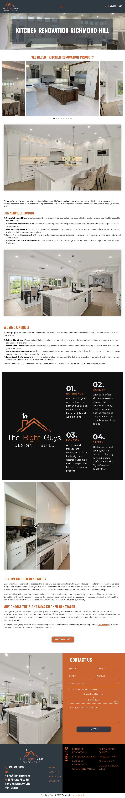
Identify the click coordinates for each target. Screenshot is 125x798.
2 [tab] (56, 118)
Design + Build (107, 761)
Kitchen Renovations (84, 757)
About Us (54, 772)
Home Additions (108, 757)
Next (121, 89)
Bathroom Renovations (79, 750)
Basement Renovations (79, 763)
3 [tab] (59, 118)
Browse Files (93, 700)
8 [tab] (71, 118)
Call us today (103, 625)
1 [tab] (54, 118)
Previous (3, 89)
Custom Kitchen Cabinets (107, 750)
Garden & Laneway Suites (109, 767)
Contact (54, 781)
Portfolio (55, 777)
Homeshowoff (78, 795)
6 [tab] (66, 118)
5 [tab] (63, 118)
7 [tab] (68, 118)
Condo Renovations (83, 769)
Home (52, 768)
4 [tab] (61, 118)
